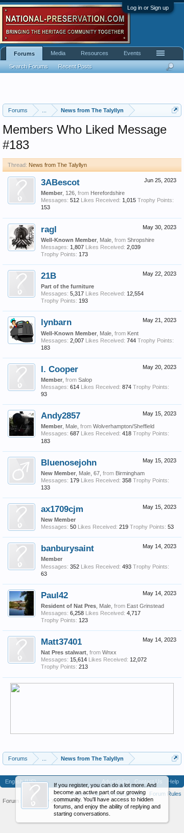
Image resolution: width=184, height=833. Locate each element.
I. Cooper (59, 369)
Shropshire (140, 240)
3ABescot (60, 182)
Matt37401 (61, 641)
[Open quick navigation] (175, 110)
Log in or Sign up (148, 8)
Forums (24, 54)
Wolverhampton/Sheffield (123, 426)
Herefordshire (107, 193)
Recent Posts (75, 66)
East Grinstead (145, 606)
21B (48, 276)
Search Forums (28, 66)
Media (58, 53)
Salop (85, 380)
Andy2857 (60, 415)
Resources (94, 53)
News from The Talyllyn (58, 165)
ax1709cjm (62, 509)
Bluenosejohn (69, 462)
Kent (133, 333)
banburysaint (67, 548)
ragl (49, 229)
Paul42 (54, 595)
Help (173, 781)
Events (132, 53)
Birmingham (130, 473)
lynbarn (56, 322)
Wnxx (109, 652)
